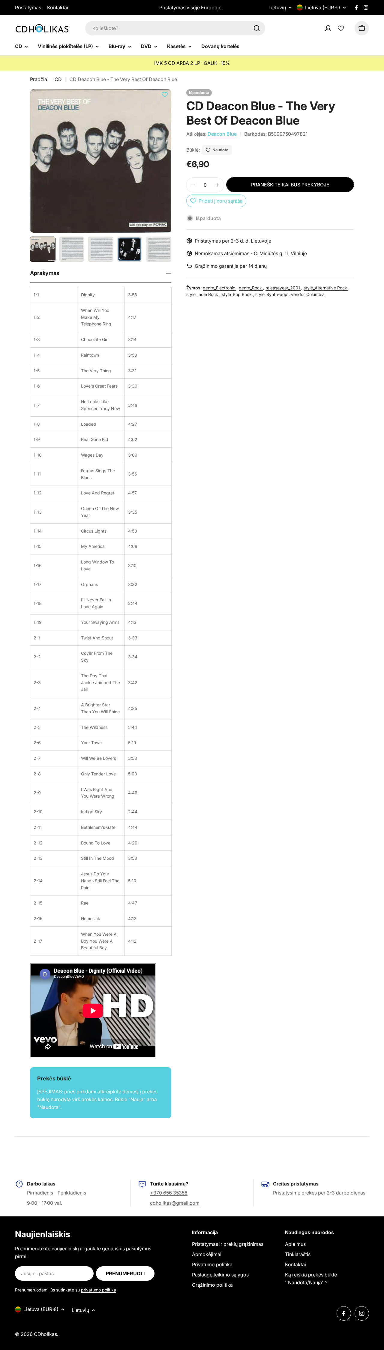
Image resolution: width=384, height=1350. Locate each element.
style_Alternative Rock (326, 287)
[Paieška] (256, 28)
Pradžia (38, 79)
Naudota (220, 149)
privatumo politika (98, 1289)
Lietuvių (277, 7)
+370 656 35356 (169, 1193)
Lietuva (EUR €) (322, 8)
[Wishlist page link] (341, 28)
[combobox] (175, 28)
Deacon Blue (222, 134)
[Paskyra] (336, 28)
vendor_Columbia (308, 294)
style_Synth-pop (272, 294)
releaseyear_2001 (283, 287)
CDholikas (45, 1334)
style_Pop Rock (237, 294)
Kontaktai (57, 8)
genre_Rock (251, 287)
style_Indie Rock (202, 294)
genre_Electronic (219, 287)
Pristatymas (28, 8)
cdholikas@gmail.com (175, 1203)
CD (58, 79)
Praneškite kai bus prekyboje (290, 185)
